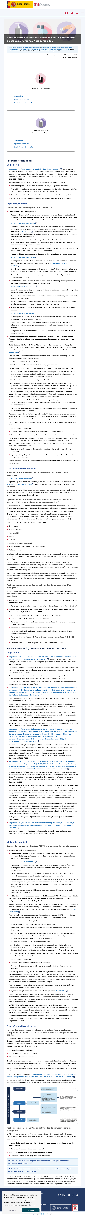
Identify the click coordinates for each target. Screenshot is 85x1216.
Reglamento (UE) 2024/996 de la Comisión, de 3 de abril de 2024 (34, 169)
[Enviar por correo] (47, 1214)
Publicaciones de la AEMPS (31, 47)
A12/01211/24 (60, 991)
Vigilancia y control (21, 99)
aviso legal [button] (32, 1205)
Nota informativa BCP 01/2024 (22, 862)
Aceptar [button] (30, 1210)
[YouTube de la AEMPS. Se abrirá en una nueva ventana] (72, 1195)
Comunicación (17, 47)
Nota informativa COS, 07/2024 (23, 223)
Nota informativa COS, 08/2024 (19, 478)
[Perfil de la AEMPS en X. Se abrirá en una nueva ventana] (76, 1195)
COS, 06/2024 (25, 232)
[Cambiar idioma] (67, 13)
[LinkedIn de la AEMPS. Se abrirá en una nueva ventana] (63, 1195)
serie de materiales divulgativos (19, 484)
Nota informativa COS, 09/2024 (23, 257)
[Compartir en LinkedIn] (42, 1214)
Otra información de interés (24, 103)
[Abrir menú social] (72, 13)
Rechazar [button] (12, 1210)
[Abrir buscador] (77, 13)
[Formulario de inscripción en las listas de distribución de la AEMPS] (59, 1195)
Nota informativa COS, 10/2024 (23, 286)
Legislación (18, 96)
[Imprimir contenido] (51, 1214)
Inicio (10, 47)
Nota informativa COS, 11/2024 (22, 313)
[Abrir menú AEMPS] (82, 13)
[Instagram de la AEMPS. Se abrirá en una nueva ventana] (68, 1195)
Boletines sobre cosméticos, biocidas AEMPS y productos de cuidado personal (45, 49)
